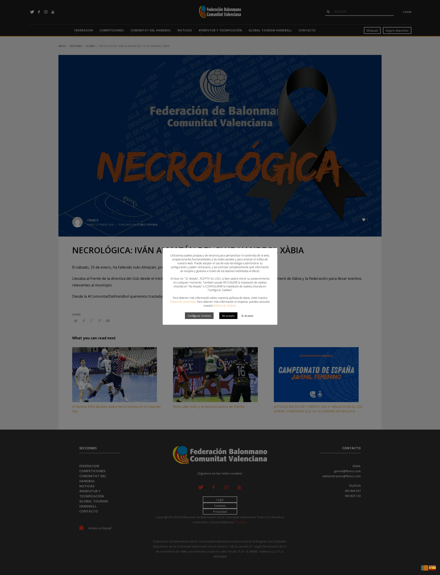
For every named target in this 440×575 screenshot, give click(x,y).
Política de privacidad (183, 302)
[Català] (425, 567)
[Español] (433, 567)
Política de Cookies (225, 306)
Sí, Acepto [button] (247, 315)
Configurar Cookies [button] (199, 315)
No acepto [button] (228, 315)
